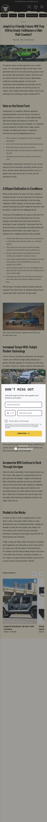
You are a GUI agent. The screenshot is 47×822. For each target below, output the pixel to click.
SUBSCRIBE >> (23, 434)
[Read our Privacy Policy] (40, 424)
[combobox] (10, 413)
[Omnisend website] (23, 447)
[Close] (43, 372)
